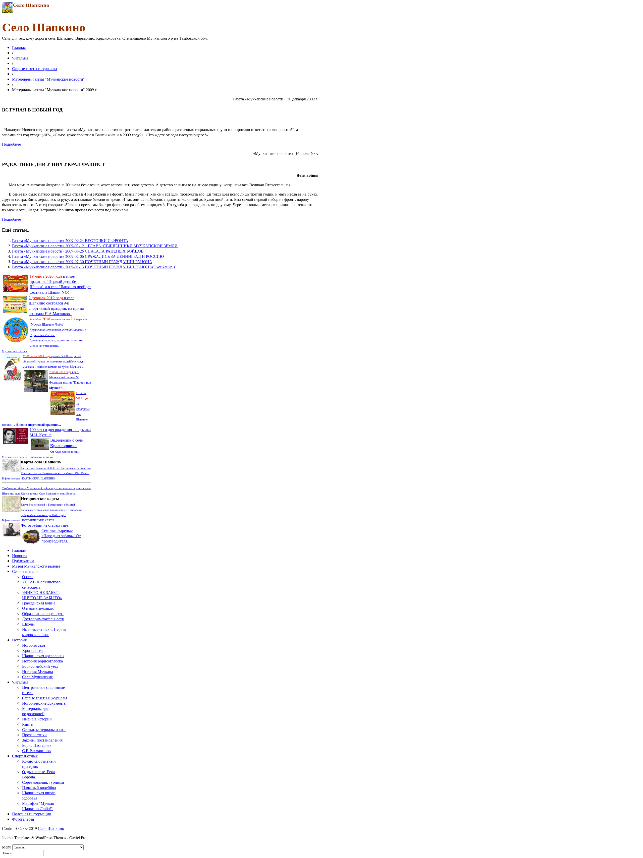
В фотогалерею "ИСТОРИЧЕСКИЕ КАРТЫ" (28, 520)
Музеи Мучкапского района (36, 566)
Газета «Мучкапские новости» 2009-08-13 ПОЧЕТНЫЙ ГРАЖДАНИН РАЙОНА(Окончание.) (93, 266)
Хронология (32, 650)
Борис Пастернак (36, 745)
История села (33, 645)
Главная (19, 47)
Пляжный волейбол (39, 787)
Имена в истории (37, 718)
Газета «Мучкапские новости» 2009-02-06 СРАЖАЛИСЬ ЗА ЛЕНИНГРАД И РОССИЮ (88, 256)
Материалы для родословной (35, 711)
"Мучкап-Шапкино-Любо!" (47, 324)
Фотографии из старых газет (45, 525)
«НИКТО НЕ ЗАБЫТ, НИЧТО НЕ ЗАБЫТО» (42, 595)
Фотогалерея (23, 819)
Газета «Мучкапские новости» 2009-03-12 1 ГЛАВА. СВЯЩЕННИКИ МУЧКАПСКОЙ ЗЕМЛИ (95, 245)
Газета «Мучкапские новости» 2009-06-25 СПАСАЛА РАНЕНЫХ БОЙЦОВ (78, 251)
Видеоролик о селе (66, 442)
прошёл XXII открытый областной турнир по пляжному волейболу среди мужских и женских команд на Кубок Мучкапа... (53, 361)
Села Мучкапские (37, 676)
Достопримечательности (43, 618)
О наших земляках (38, 608)
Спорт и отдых (25, 755)
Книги (27, 724)
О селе (27, 576)
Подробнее (11, 144)
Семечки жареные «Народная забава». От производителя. (61, 535)
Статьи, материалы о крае (44, 729)
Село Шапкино (51, 828)
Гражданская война (38, 602)
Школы (28, 624)
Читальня (20, 57)
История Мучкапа (37, 671)
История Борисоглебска (42, 660)
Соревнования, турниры (43, 782)
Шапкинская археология (43, 655)
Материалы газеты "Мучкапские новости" (48, 79)
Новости (19, 555)
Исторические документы (44, 703)
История (19, 639)
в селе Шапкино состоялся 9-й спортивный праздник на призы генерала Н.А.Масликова (56, 305)
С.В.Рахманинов (36, 750)
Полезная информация (31, 813)
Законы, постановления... (44, 740)
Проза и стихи (34, 734)
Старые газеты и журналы (34, 68)
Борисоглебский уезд (40, 666)
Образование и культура (43, 613)
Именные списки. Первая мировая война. (44, 632)
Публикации (23, 560)
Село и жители (25, 571)
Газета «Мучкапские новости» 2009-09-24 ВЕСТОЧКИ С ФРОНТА (70, 240)
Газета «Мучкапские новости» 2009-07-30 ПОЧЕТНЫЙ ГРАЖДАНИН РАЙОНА (82, 261)
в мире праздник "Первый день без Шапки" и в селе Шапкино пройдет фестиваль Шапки (60, 284)
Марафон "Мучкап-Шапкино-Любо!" (39, 806)
